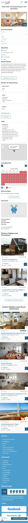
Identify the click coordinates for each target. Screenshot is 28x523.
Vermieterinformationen (9, 439)
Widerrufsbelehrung (8, 449)
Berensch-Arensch (7, 464)
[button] (2, 520)
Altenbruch (5, 460)
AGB (4, 445)
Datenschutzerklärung (8, 447)
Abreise (2, 41)
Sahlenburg (6, 478)
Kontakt (5, 443)
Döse (4, 468)
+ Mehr (3, 101)
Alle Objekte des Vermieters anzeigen (14, 300)
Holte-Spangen (6, 472)
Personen (3, 31)
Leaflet (25, 159)
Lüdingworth (6, 474)
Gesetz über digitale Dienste (10, 451)
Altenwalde (5, 462)
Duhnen (5, 466)
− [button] (2, 147)
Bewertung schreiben (14, 197)
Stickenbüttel (6, 480)
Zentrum (5, 482)
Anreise (2, 36)
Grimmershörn (6, 470)
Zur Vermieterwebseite (6, 227)
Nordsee (5, 476)
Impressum (6, 453)
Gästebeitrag (6, 441)
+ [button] (2, 145)
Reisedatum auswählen (19, 518)
